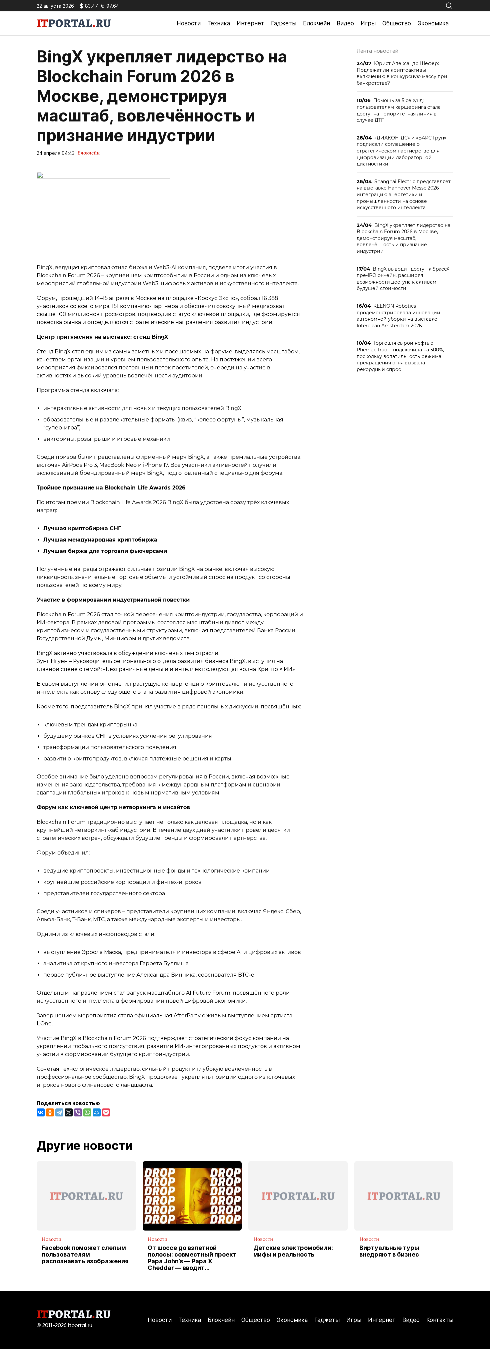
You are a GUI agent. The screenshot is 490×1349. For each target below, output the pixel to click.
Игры (368, 23)
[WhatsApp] (87, 1112)
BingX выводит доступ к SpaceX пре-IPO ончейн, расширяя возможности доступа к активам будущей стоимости (403, 279)
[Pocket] (106, 1112)
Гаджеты (283, 23)
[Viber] (78, 1112)
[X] (69, 1112)
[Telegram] (59, 1112)
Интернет (250, 23)
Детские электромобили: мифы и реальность (293, 1251)
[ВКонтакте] (41, 1112)
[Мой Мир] (97, 1112)
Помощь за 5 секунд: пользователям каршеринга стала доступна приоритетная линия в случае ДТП (399, 110)
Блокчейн (316, 23)
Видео (345, 23)
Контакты (439, 1320)
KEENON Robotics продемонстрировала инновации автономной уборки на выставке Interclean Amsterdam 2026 (398, 316)
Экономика (433, 23)
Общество (396, 23)
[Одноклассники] (50, 1112)
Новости (189, 23)
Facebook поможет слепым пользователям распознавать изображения (85, 1254)
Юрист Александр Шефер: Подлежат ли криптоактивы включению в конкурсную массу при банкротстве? (402, 73)
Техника (218, 23)
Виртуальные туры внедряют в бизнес (389, 1251)
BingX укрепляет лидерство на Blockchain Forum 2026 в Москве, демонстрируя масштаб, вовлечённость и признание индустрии (403, 238)
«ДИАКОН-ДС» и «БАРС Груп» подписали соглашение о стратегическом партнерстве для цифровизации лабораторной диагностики (401, 150)
